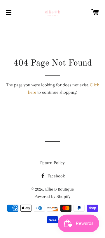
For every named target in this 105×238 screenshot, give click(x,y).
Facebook (55, 176)
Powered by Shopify (52, 196)
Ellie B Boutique (59, 189)
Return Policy (52, 162)
